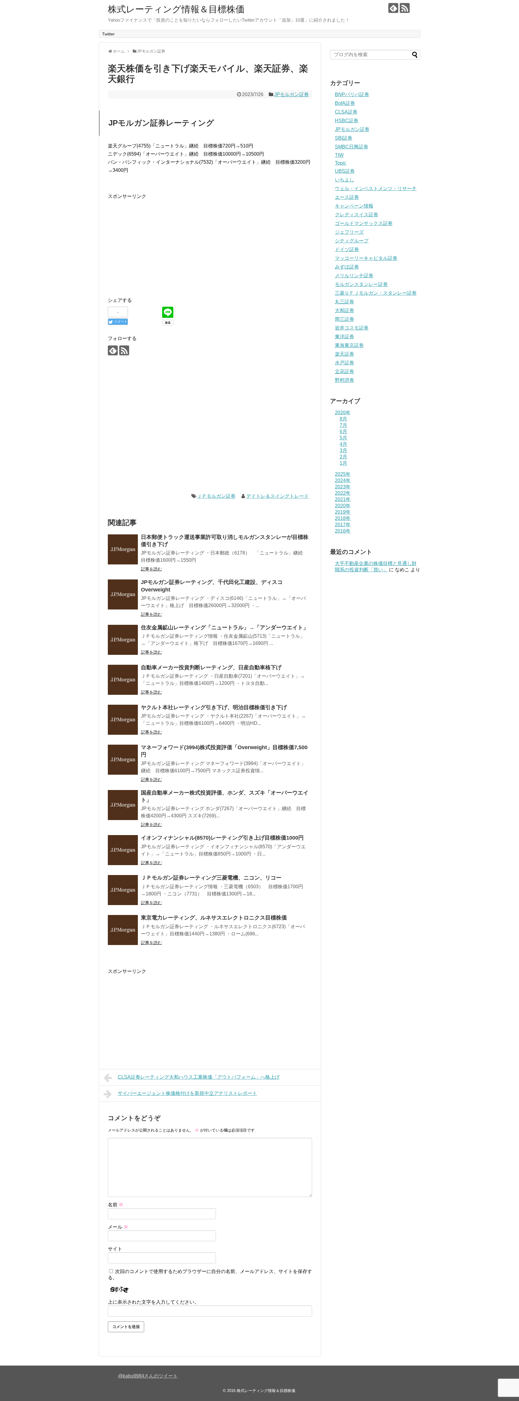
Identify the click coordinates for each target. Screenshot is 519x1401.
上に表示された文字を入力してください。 (153, 1302)
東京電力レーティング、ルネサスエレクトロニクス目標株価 (214, 918)
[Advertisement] (158, 243)
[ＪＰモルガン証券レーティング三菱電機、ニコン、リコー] (123, 890)
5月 (343, 437)
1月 (343, 463)
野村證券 (344, 380)
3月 (343, 450)
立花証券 (344, 371)
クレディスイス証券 (356, 214)
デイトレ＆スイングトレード (277, 496)
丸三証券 (344, 301)
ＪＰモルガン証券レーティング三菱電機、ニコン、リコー (211, 878)
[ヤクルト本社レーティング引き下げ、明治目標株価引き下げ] (123, 720)
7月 (343, 425)
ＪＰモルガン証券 (216, 496)
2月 (343, 456)
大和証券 (344, 310)
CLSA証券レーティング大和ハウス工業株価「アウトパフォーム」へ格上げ (199, 1077)
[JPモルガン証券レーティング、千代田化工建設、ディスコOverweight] (123, 594)
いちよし (344, 179)
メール (118, 1226)
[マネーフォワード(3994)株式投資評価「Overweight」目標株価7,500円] (123, 760)
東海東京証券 (349, 345)
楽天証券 (344, 354)
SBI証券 (343, 138)
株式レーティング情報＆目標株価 (176, 9)
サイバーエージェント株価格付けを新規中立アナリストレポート (187, 1093)
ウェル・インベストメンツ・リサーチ (376, 188)
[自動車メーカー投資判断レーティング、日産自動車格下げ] (123, 680)
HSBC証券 (346, 120)
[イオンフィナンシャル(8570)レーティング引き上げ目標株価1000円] (123, 850)
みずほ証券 (347, 266)
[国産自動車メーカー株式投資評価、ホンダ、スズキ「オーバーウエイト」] (123, 805)
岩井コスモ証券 (352, 327)
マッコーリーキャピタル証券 (366, 258)
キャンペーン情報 (354, 205)
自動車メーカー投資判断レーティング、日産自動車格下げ (211, 667)
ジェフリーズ (349, 232)
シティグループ (352, 240)
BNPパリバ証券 (352, 94)
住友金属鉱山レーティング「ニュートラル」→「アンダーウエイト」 (224, 628)
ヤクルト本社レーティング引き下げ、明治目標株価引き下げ (214, 707)
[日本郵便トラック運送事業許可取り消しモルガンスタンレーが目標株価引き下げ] (123, 549)
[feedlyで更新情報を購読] (393, 8)
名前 (115, 1204)
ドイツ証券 (347, 249)
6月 (343, 431)
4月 (343, 444)
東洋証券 (344, 336)
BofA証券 (345, 103)
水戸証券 (344, 362)
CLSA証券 (346, 111)
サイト (115, 1248)
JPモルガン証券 (291, 94)
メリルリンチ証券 (354, 275)
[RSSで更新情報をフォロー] (405, 8)
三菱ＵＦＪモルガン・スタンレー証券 (376, 293)
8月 (343, 418)
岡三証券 (344, 319)
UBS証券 (345, 171)
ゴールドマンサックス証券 (364, 223)
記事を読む (151, 569)
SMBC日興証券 (351, 146)
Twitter (108, 34)
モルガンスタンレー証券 (361, 284)
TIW (339, 155)
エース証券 (347, 197)
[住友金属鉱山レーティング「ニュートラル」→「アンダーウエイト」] (123, 640)
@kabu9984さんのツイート (148, 1375)
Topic (340, 163)
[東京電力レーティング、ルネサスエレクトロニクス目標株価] (123, 930)
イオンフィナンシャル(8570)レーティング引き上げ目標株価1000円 (222, 838)
